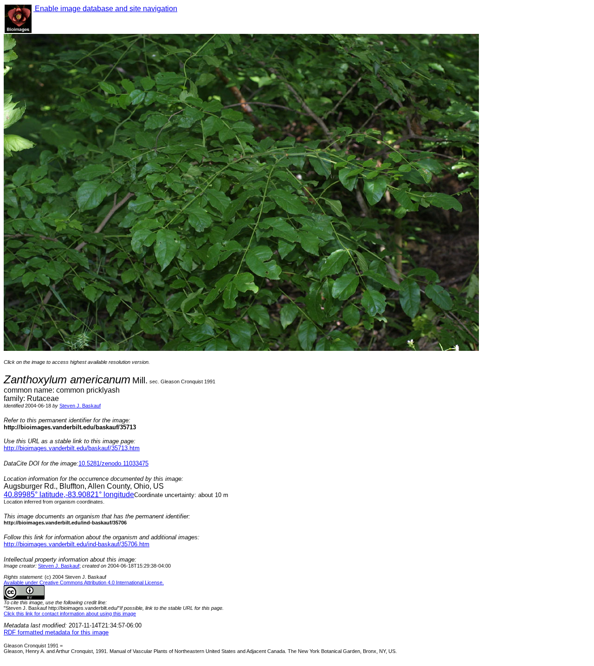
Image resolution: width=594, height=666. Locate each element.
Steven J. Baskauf (80, 405)
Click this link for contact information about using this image (70, 613)
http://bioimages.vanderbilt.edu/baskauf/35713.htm (72, 448)
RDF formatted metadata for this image (56, 632)
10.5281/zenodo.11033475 (113, 463)
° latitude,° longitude (69, 494)
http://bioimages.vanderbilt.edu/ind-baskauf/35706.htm (76, 544)
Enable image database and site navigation (105, 9)
